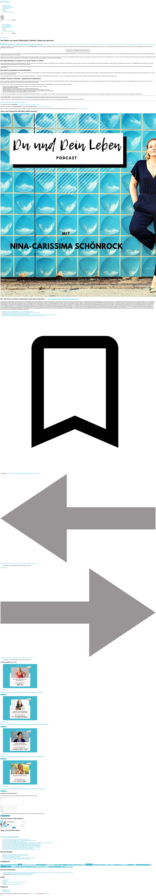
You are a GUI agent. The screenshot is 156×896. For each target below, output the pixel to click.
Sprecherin (32, 473)
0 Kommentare (3, 43)
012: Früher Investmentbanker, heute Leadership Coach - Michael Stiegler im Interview (21, 849)
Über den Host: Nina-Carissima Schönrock (12, 884)
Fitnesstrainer (70, 864)
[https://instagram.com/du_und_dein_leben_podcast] (3, 833)
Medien (109, 864)
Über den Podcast (7, 5)
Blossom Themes (33, 893)
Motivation (28, 473)
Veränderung (37, 473)
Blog (4, 9)
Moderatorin (23, 473)
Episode (56, 864)
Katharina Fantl (96, 864)
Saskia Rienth (22, 866)
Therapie (42, 866)
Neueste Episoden (7, 6)
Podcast (3, 867)
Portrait (9, 867)
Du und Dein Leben (41, 864)
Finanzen (65, 864)
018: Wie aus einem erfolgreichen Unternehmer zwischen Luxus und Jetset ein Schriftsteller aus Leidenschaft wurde (28, 842)
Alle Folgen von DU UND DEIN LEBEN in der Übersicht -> (13, 102)
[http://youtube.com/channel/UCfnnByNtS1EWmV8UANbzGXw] (3, 834)
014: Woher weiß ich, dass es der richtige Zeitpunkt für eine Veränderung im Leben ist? (21, 847)
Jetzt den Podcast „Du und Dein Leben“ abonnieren (14, 882)
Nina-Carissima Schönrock (143, 864)
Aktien (1, 864)
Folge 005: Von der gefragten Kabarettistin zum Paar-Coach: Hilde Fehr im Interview (21, 692)
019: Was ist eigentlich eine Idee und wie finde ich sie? (15, 841)
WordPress (47, 893)
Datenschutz (5, 879)
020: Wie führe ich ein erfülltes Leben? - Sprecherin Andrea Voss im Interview (19, 840)
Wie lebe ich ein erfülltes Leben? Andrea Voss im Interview (15, 855)
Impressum (5, 880)
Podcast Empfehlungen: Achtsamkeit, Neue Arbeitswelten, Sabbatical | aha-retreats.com (22, 872)
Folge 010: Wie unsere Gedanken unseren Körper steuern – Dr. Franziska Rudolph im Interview (24, 724)
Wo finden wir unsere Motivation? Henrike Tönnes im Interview (16, 858)
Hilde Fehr (80, 864)
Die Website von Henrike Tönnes (44, 106)
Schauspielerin (28, 866)
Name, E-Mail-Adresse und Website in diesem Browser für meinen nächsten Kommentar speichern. (23, 813)
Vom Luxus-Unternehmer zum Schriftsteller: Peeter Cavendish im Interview (19, 857)
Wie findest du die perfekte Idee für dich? (11, 856)
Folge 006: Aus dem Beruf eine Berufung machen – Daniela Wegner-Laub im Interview (22, 756)
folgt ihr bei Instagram (81, 108)
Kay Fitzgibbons (102, 864)
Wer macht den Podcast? (8, 7)
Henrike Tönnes (13, 473)
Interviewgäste (6, 8)
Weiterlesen (3, 694)
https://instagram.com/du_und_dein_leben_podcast (28, 104)
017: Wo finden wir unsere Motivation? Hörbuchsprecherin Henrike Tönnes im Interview (22, 843)
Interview (18, 473)
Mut (127, 864)
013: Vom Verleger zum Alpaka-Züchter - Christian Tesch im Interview (18, 848)
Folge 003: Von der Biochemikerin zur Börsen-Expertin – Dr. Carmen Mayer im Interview (22, 788)
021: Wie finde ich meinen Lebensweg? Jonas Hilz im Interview (16, 839)
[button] (18, 311)
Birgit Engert (8, 864)
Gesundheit (75, 864)
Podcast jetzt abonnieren (10, 837)
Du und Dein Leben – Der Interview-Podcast (63, 299)
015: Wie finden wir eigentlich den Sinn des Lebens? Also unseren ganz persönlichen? (21, 845)
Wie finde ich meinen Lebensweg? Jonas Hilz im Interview (15, 854)
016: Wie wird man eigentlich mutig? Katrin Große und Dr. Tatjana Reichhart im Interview (22, 844)
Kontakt (4, 10)
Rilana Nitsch (17, 866)
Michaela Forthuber (117, 864)
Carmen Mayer (14, 864)
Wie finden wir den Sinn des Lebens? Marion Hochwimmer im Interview (57, 872)
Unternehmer (51, 866)
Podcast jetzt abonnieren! (8, 11)
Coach (8, 473)
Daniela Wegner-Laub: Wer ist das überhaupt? (26, 873)
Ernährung (60, 864)
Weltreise (63, 866)
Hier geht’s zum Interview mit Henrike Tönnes (78, 50)
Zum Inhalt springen (4, 1)
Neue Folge (131, 864)
